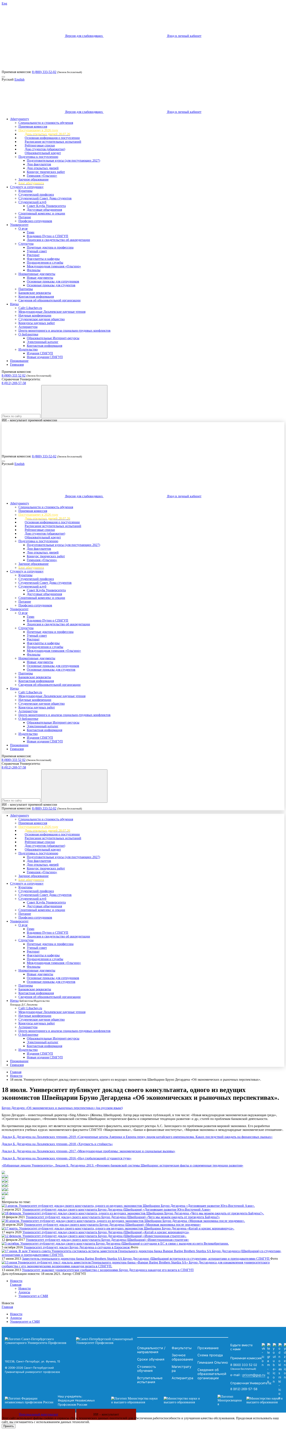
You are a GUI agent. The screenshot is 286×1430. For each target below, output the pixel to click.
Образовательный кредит (43, 153)
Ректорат (33, 255)
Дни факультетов (39, 164)
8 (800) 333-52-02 (44, 72)
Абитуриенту (19, 119)
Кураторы (25, 190)
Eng (4, 3)
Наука (14, 304)
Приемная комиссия (32, 126)
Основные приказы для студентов (51, 285)
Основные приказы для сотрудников (53, 281)
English (19, 79)
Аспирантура (27, 327)
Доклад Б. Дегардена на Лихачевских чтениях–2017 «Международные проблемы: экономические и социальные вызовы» (88, 1151)
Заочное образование (33, 179)
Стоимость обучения (146, 1369)
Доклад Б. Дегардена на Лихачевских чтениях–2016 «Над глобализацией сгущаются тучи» (66, 1158)
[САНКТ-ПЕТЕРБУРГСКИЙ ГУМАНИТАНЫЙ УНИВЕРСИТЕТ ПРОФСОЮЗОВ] (70, 1341)
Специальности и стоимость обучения (45, 122)
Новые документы (40, 277)
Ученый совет (37, 251)
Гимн (30, 232)
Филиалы (33, 270)
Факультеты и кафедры (43, 259)
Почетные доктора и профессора (50, 247)
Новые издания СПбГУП (45, 357)
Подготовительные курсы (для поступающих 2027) (63, 160)
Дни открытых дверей (43, 168)
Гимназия (17, 364)
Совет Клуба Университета (46, 206)
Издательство (28, 349)
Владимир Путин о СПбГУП (47, 236)
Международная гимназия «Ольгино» (54, 266)
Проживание (19, 361)
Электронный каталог (42, 342)
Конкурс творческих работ (46, 172)
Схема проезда (210, 1355)
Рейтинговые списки (40, 145)
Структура (25, 243)
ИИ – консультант (106, 1414)
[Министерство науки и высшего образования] (158, 1400)
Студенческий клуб (32, 202)
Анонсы (24, 1292)
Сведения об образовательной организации (49, 300)
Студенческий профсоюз (36, 194)
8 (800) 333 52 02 (14, 375)
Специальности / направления (151, 1350)
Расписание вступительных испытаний (53, 141)
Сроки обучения (150, 1359)
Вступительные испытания (149, 1380)
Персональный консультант (38, 1414)
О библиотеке (28, 334)
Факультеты (182, 1348)
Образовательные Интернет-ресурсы (53, 338)
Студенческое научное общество (41, 319)
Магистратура (181, 1369)
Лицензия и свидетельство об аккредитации (58, 240)
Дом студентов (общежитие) (45, 149)
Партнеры (25, 289)
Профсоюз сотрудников (35, 221)
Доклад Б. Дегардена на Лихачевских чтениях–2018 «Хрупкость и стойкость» (57, 1144)
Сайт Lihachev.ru (30, 308)
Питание (24, 217)
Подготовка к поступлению (38, 156)
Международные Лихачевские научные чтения (51, 311)
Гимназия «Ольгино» (42, 175)
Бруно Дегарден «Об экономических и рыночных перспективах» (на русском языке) (62, 1108)
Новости (16, 1076)
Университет (19, 225)
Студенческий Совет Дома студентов (45, 198)
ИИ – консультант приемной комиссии (29, 420)
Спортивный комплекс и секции (41, 213)
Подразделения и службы (45, 262)
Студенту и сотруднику (27, 187)
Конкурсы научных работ (36, 323)
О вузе (23, 228)
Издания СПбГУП (40, 353)
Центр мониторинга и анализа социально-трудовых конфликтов (64, 330)
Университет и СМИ (33, 1296)
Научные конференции (34, 315)
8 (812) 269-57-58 (14, 383)
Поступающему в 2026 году (38, 130)
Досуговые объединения (44, 209)
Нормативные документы (36, 274)
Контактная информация (36, 296)
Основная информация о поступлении (52, 138)
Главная (15, 1072)
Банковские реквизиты (34, 293)
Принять (8, 1426)
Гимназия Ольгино (212, 1362)
